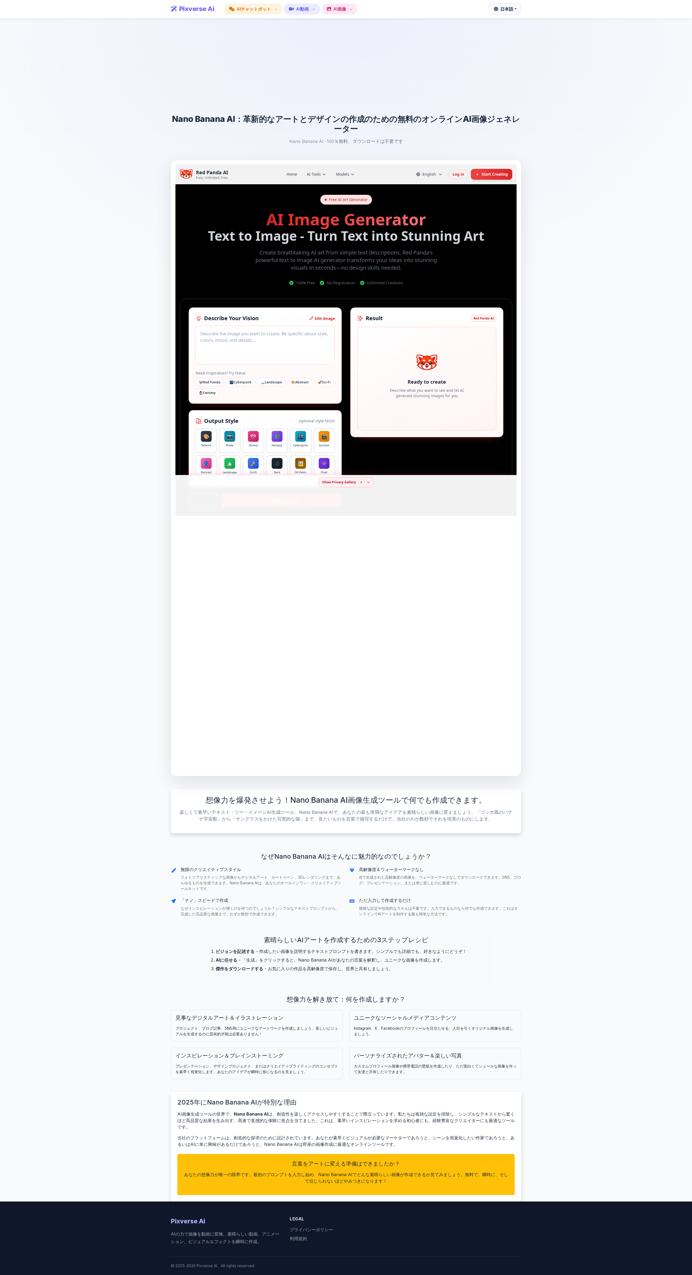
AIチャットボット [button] (254, 9)
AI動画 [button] (302, 9)
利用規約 (298, 1238)
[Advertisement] (333, 72)
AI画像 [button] (339, 9)
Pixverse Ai (196, 9)
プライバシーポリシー (311, 1229)
